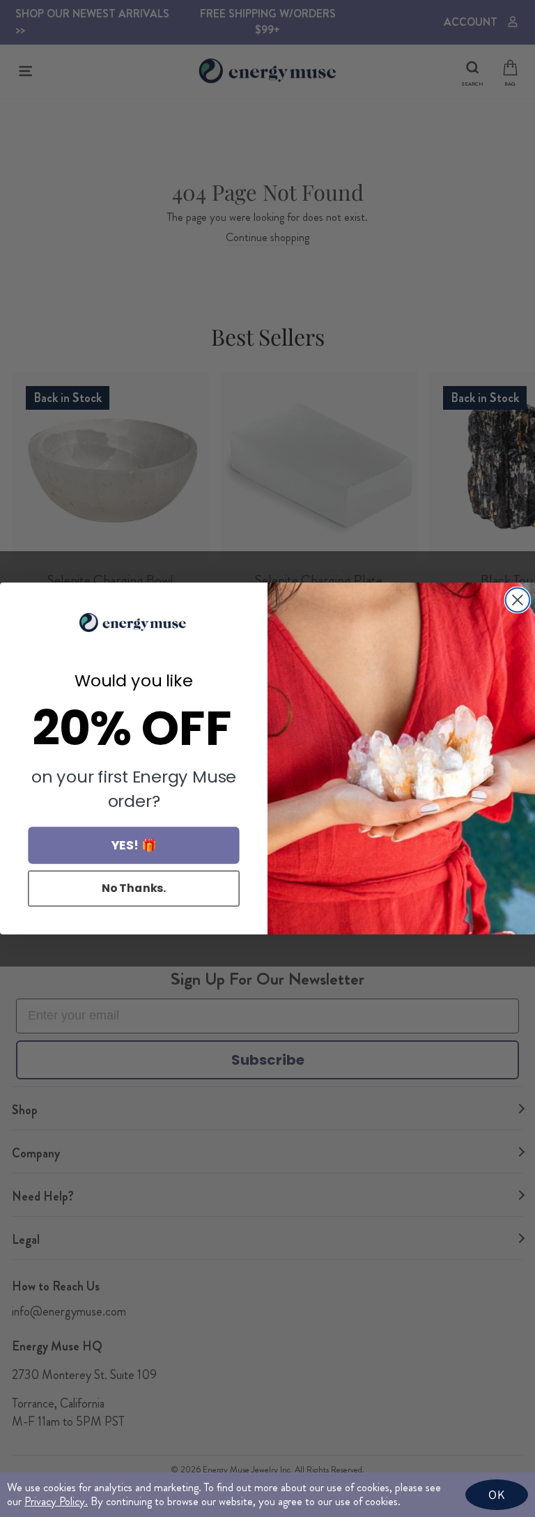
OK (496, 1494)
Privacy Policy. (56, 1501)
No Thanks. (134, 888)
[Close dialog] (517, 600)
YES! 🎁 (134, 845)
